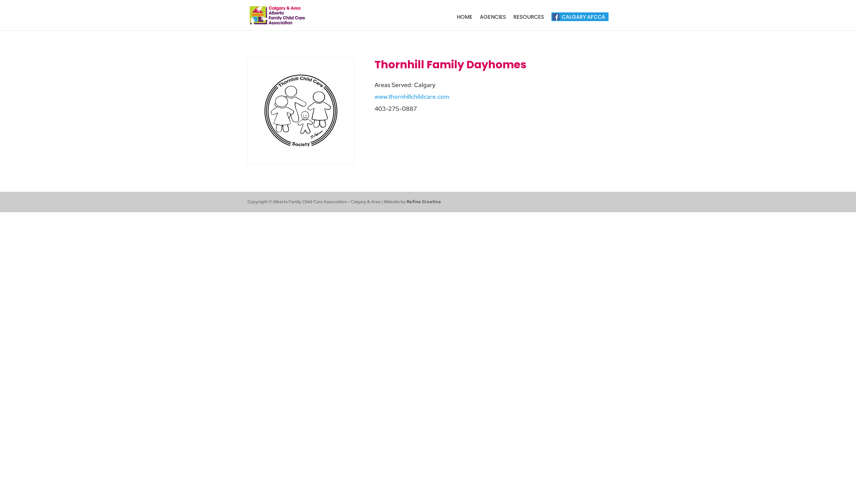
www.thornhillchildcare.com (411, 96)
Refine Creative (424, 202)
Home (464, 18)
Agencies (493, 18)
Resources (528, 18)
